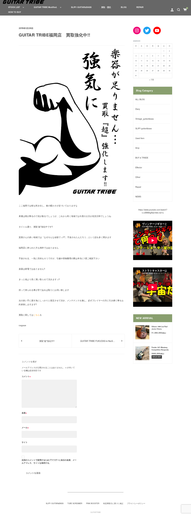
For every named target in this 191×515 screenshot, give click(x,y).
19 (147, 66)
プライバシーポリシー (136, 503)
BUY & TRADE (141, 157)
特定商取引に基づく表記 (113, 503)
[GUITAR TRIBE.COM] (24, 2)
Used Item (139, 138)
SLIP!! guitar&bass (143, 128)
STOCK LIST (14, 7)
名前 (24, 412)
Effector (138, 167)
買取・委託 (106, 7)
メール (25, 427)
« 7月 (151, 79)
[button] (178, 9)
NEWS (138, 196)
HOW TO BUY (14, 12)
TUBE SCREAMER (74, 503)
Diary (137, 109)
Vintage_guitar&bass (144, 118)
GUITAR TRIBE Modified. (45, 7)
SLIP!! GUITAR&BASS (81, 7)
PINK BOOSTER (92, 503)
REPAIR (139, 7)
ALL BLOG (140, 99)
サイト (25, 442)
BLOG (124, 7)
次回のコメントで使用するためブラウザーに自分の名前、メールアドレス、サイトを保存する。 (49, 461)
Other (137, 177)
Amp (137, 147)
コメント (26, 376)
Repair (138, 186)
